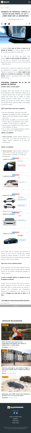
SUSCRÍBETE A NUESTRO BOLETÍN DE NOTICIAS (15, 300)
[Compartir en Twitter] (5, 24)
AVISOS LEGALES (15, 422)
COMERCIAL (15, 418)
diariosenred (5, 347)
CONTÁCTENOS (15, 420)
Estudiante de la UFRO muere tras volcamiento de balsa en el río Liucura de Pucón (16, 394)
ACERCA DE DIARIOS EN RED (15, 416)
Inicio (2, 7)
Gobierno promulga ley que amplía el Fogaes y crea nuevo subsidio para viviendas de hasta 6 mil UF (16, 369)
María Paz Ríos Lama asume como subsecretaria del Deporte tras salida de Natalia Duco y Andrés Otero (14, 343)
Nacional (7, 7)
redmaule (4, 373)
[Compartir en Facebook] (2, 24)
